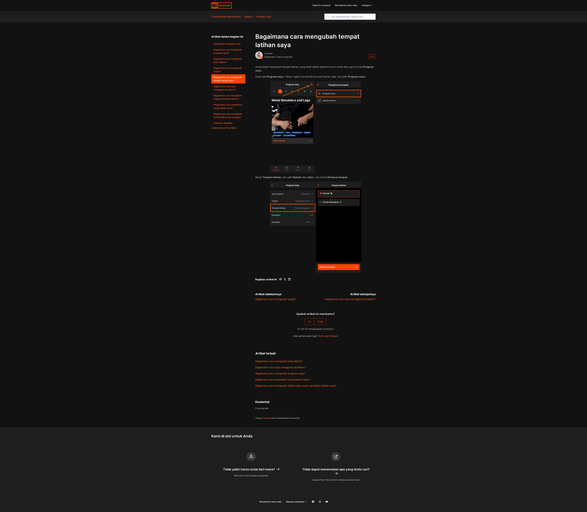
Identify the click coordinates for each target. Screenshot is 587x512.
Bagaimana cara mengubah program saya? (280, 373)
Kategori (366, 5)
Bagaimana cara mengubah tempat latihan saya (228, 79)
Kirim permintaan (328, 336)
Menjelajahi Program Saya (227, 43)
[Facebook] (280, 279)
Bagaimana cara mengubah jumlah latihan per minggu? (228, 115)
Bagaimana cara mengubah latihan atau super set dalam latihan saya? (295, 385)
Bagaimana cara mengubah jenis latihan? (279, 361)
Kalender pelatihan (223, 123)
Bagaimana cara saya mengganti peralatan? (350, 299)
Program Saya (263, 16)
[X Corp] (285, 279)
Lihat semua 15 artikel (223, 127)
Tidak (320, 321)
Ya (309, 321)
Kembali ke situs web (346, 5)
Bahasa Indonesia (295, 501)
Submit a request (321, 5)
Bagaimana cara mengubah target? (275, 299)
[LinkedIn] (289, 279)
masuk (265, 418)
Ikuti (372, 56)
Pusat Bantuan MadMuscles (226, 16)
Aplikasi (248, 16)
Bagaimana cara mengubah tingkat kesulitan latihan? (228, 97)
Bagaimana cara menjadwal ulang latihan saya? (282, 379)
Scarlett (268, 53)
